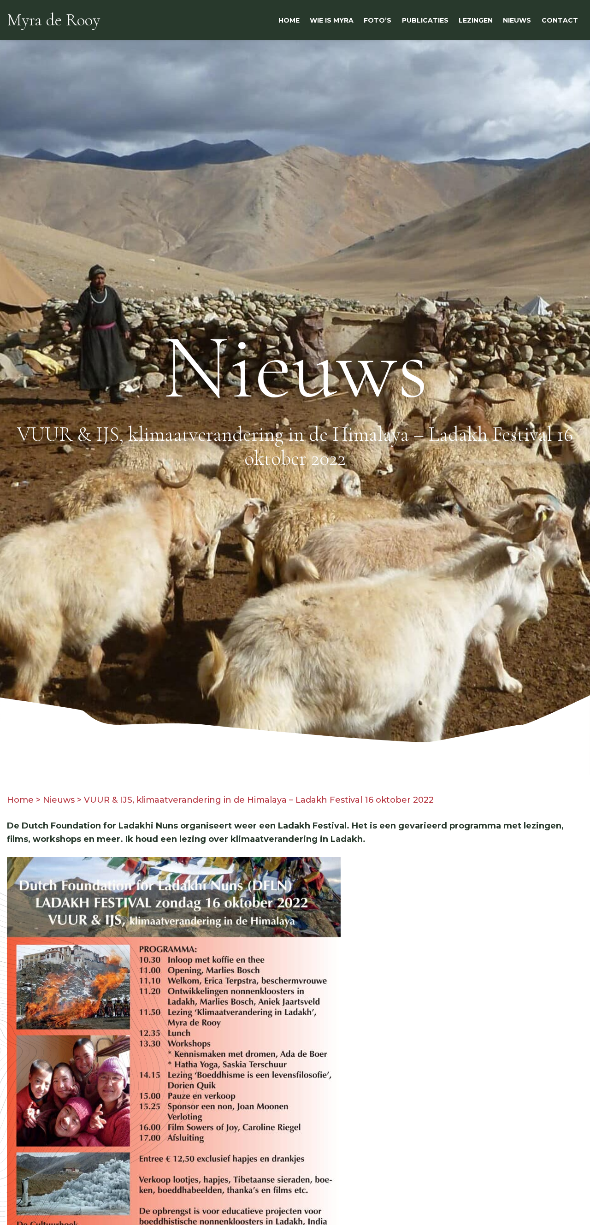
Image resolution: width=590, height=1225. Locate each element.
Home (20, 800)
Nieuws (59, 800)
